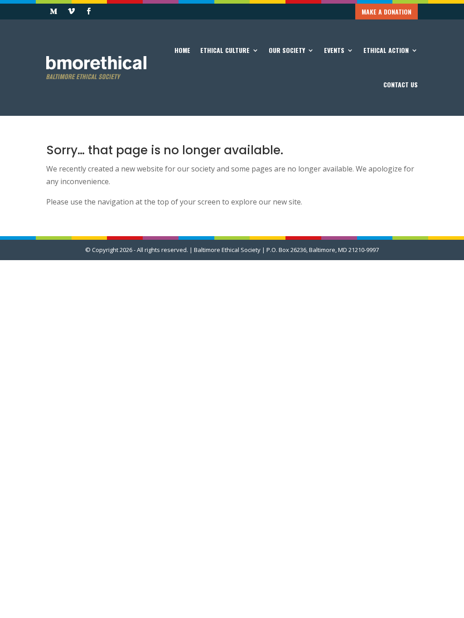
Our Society (287, 50)
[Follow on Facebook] (88, 11)
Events (334, 50)
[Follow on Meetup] (53, 11)
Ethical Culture (225, 50)
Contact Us (400, 84)
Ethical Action (386, 50)
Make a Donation (386, 11)
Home (182, 50)
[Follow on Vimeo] (71, 11)
